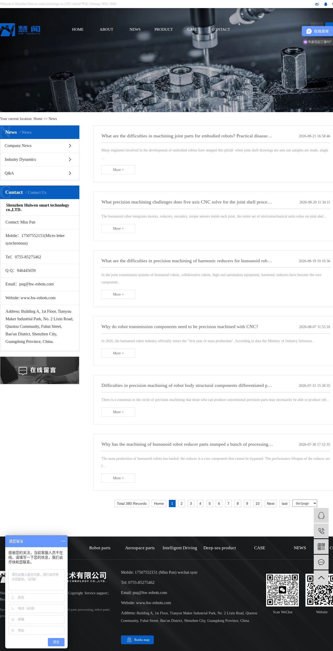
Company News (18, 145)
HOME (78, 29)
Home (38, 119)
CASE (192, 29)
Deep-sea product (219, 547)
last (284, 503)
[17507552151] (321, 531)
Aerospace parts (140, 547)
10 (257, 503)
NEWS (135, 29)
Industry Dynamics (20, 159)
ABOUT (106, 29)
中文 (85, 4)
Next (270, 503)
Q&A (9, 173)
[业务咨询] (321, 515)
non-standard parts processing (71, 609)
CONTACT (221, 29)
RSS (105, 4)
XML (113, 4)
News (53, 119)
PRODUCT (164, 29)
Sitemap (95, 4)
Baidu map (142, 640)
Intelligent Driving (180, 547)
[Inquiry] (321, 562)
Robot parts (100, 547)
